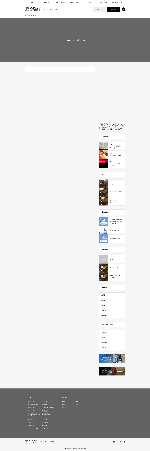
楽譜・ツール (103, 2)
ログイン (99, 9)
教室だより (45, 411)
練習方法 (103, 337)
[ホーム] (25, 15)
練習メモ (103, 347)
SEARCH (123, 9)
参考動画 (46, 2)
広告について (46, 428)
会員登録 (113, 9)
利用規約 (44, 425)
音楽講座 (44, 404)
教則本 (103, 300)
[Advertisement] (112, 93)
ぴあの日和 (104, 332)
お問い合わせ (32, 425)
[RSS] (124, 442)
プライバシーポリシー (34, 428)
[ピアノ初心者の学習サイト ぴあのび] (33, 9)
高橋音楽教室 (46, 414)
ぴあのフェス (32, 419)
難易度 (103, 295)
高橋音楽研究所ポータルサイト (34, 415)
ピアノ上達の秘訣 (60, 2)
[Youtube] (117, 442)
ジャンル (103, 310)
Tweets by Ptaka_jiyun (105, 123)
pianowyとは (31, 401)
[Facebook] (107, 442)
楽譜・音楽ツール (33, 407)
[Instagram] (114, 442)
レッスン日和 (32, 411)
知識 (89, 2)
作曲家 (103, 305)
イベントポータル (47, 419)
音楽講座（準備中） (75, 2)
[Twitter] (110, 442)
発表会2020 (104, 315)
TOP (32, 2)
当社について (46, 422)
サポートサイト (32, 422)
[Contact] (121, 442)
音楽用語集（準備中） (118, 2)
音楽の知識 (104, 342)
